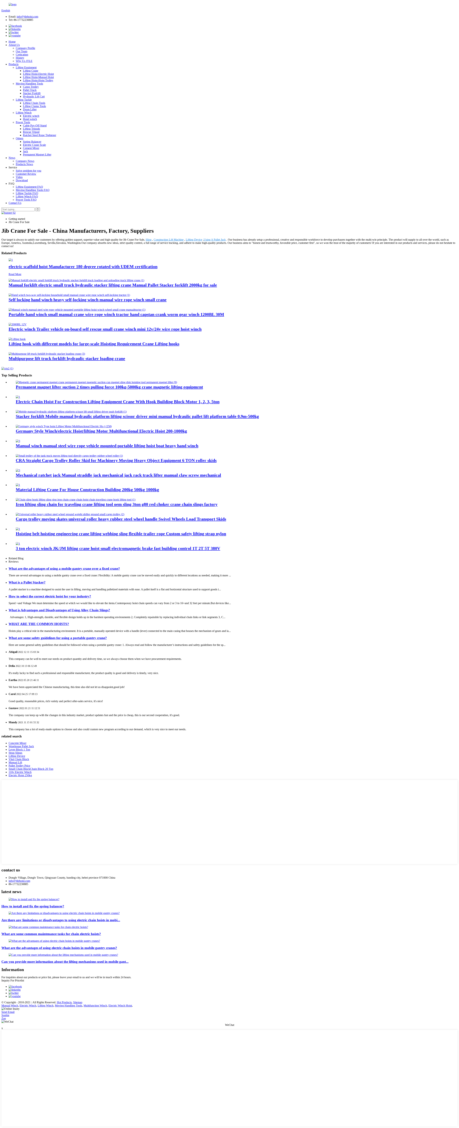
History (20, 57)
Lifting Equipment (26, 67)
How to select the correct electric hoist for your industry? (50, 596)
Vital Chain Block (19, 759)
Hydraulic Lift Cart (34, 96)
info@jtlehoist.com (27, 16)
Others (19, 138)
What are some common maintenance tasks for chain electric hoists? (51, 934)
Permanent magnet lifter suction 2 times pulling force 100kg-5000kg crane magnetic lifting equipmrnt (109, 387)
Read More (15, 274)
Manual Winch (9, 1005)
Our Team (21, 51)
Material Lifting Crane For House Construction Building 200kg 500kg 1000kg (87, 489)
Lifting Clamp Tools (34, 106)
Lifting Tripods (31, 128)
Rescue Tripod (31, 131)
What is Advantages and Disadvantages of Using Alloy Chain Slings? (59, 610)
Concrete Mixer (17, 743)
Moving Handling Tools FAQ (32, 190)
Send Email (8, 1012)
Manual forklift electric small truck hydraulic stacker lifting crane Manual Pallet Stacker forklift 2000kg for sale (113, 285)
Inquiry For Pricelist (12, 980)
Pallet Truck (30, 90)
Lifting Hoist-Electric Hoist (38, 73)
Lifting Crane (30, 70)
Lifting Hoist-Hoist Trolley (38, 80)
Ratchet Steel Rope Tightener (39, 135)
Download (22, 180)
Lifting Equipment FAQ (29, 186)
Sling (149, 239)
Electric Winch (28, 1005)
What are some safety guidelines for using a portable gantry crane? (58, 638)
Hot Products (64, 1002)
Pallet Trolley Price (19, 765)
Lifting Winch (24, 112)
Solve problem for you (28, 170)
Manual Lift (15, 762)
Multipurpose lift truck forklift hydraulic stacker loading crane (67, 358)
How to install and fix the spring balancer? (32, 906)
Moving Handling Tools (29, 83)
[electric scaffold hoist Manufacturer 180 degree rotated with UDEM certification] (11, 259)
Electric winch (31, 115)
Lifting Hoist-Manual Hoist (38, 77)
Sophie (5, 1015)
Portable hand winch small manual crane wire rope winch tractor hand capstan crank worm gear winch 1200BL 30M (116, 314)
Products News (24, 164)
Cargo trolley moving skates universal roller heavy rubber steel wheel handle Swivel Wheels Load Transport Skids (121, 519)
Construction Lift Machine (169, 239)
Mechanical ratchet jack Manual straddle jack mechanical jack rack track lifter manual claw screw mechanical (118, 475)
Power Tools (23, 122)
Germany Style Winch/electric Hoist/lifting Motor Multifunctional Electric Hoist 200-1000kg (101, 431)
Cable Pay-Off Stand (35, 125)
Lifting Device (194, 239)
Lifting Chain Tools (34, 102)
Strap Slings (15, 752)
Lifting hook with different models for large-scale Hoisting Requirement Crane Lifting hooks (94, 343)
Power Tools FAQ (26, 199)
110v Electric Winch (20, 772)
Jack (25, 151)
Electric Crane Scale (34, 144)
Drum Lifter (30, 109)
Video (19, 177)
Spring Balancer (32, 141)
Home (12, 41)
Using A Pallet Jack (215, 239)
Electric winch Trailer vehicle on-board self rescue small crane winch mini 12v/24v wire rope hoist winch (105, 329)
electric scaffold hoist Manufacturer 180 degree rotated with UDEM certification (83, 266)
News (12, 157)
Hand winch (30, 119)
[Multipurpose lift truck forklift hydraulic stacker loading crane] (47, 353)
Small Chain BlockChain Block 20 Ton (31, 768)
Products (13, 64)
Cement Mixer (31, 148)
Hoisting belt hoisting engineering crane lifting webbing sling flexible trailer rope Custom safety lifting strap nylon (121, 533)
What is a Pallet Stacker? (27, 582)
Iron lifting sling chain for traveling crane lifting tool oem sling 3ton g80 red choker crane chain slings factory (116, 504)
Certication (22, 54)
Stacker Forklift (32, 93)
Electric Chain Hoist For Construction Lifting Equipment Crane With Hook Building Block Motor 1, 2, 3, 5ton (117, 401)
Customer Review (26, 173)
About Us (14, 44)
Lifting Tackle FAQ (27, 193)
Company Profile (25, 48)
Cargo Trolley (31, 86)
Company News (25, 160)
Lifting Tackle (24, 99)
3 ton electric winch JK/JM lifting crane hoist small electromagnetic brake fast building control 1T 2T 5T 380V (118, 548)
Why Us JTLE (24, 61)
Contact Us (15, 202)
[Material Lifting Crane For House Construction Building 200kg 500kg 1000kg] (18, 484)
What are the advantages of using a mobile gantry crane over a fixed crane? (64, 568)
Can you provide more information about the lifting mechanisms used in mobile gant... (65, 962)
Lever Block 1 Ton (19, 749)
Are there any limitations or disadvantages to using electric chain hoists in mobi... (60, 920)
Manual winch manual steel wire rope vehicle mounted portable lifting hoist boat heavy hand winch (107, 445)
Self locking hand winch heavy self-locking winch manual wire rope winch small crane (88, 299)
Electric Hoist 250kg (20, 775)
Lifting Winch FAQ (27, 196)
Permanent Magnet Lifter (37, 154)
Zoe (3, 1018)
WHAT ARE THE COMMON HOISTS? (39, 624)
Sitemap (77, 1002)
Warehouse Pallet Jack (21, 746)
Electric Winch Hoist (120, 1005)
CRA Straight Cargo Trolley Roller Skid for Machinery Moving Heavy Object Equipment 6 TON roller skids (116, 460)
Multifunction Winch (95, 1005)
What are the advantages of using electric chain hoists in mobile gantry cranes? (59, 948)
